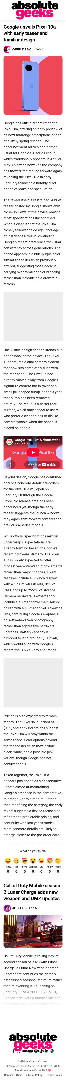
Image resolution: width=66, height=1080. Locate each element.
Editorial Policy (33, 1075)
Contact (8, 1075)
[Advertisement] (33, 316)
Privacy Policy (53, 1075)
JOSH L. (18, 908)
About (18, 1075)
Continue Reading (33, 1014)
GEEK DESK (21, 49)
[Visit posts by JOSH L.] (7, 908)
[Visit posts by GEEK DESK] (7, 49)
